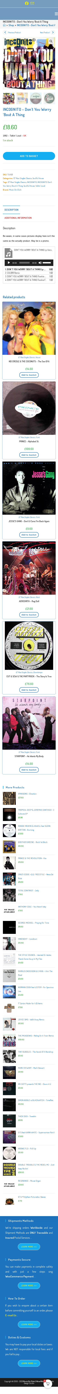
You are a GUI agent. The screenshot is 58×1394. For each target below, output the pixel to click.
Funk (37, 437)
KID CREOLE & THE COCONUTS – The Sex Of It (29, 361)
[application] (29, 263)
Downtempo (37, 672)
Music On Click (15, 189)
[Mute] (40, 262)
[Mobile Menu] (56, 13)
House (37, 357)
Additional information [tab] (18, 217)
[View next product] (53, 32)
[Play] (8, 262)
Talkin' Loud (40, 186)
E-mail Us (10, 1315)
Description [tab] (11, 209)
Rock (37, 597)
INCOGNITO (32, 182)
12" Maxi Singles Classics (23, 178)
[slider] (47, 262)
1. (25, 269)
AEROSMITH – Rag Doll (29, 601)
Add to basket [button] (29, 375)
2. (12, 272)
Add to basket (29, 156)
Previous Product (14, 32)
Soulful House (38, 178)
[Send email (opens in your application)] (31, 3)
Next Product (45, 32)
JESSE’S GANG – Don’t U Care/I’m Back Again (29, 521)
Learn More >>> (29, 1246)
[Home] (4, 25)
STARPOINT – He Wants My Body (29, 756)
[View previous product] (5, 32)
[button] (50, 41)
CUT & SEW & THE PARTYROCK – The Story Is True (29, 676)
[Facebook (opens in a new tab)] (26, 3)
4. (25, 280)
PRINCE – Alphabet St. (29, 441)
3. (25, 276)
